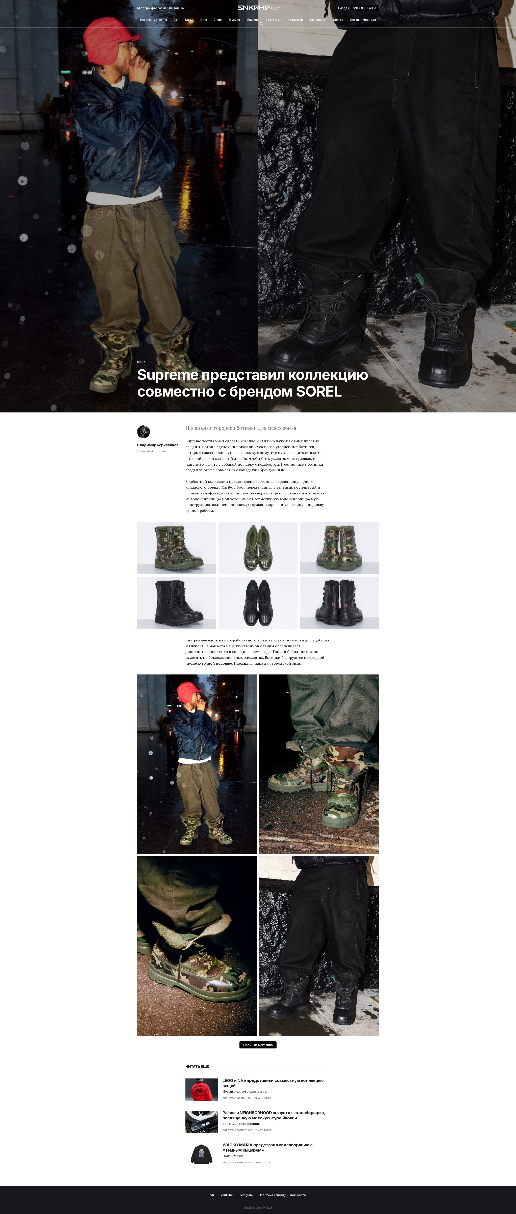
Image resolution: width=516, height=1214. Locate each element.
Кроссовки (295, 19)
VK (212, 1195)
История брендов (363, 19)
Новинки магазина (153, 19)
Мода (189, 19)
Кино (203, 19)
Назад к (357, 8)
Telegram (245, 1195)
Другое (338, 19)
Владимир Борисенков (157, 445)
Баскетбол (273, 19)
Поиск (261, 24)
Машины (253, 19)
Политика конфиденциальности (282, 1195)
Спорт (218, 19)
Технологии (317, 19)
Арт (176, 19)
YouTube (227, 1195)
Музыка (234, 19)
